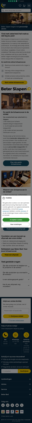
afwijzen (23, 211)
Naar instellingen (16, 224)
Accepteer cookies (16, 220)
